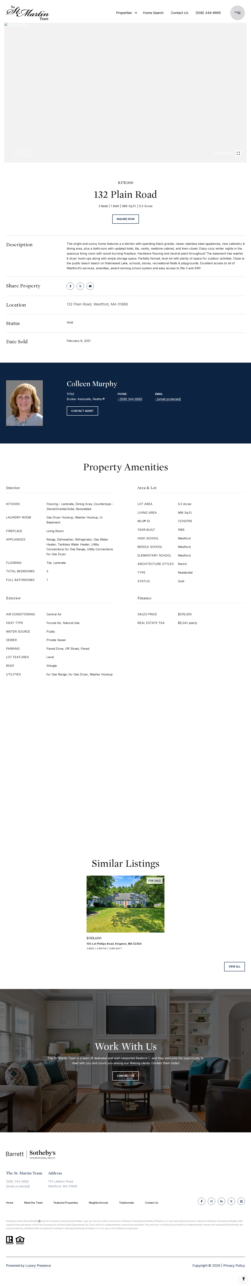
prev (18, 153)
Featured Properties (66, 1202)
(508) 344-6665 (208, 13)
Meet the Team (33, 1202)
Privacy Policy (234, 1265)
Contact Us (151, 1202)
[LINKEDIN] (221, 1201)
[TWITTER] (231, 1201)
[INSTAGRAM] (211, 1201)
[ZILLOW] (241, 1201)
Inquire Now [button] (126, 219)
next (28, 153)
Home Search (153, 13)
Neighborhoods (98, 1202)
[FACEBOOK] (201, 1201)
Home (9, 1202)
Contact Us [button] (125, 1075)
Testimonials (126, 1202)
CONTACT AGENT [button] (82, 410)
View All (235, 966)
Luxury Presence (38, 1265)
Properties (124, 13)
